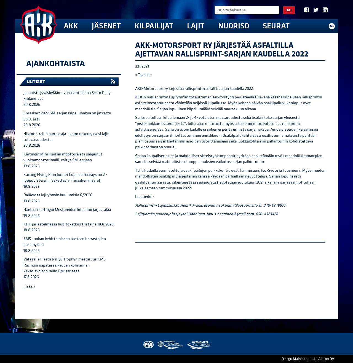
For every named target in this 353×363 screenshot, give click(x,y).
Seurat (276, 26)
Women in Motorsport (199, 345)
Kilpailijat (154, 26)
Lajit (195, 26)
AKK (71, 26)
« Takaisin (143, 74)
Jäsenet (106, 26)
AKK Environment (170, 345)
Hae (289, 10)
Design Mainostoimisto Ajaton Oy (308, 358)
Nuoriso (233, 26)
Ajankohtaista (55, 64)
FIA (148, 345)
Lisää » (29, 287)
